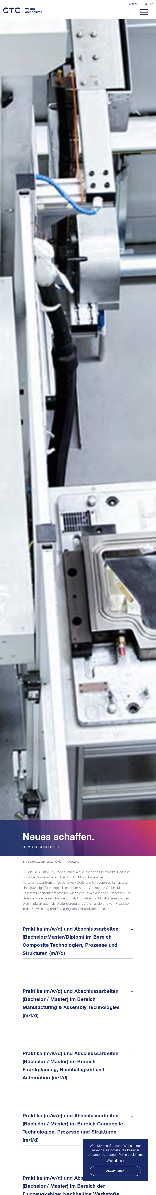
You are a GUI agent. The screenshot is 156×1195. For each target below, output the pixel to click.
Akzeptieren (115, 1171)
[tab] (78, 941)
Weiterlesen (115, 1161)
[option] (78, 437)
